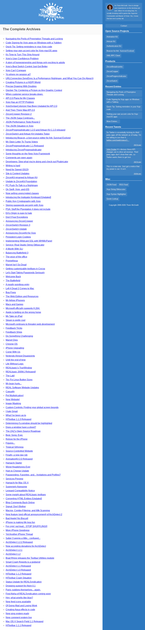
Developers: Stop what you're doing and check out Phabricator (37, 161)
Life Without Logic (15, 364)
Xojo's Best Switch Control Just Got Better (27, 66)
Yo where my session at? (18, 74)
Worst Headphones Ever (18, 467)
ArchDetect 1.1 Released (18, 566)
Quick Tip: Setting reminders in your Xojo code (29, 46)
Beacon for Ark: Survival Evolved (120, 51)
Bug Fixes (11, 292)
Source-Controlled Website (19, 451)
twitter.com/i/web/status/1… (117, 140)
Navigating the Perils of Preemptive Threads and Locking (34, 39)
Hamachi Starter (14, 463)
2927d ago (137, 145)
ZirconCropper (112, 71)
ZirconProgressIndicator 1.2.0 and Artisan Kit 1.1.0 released (35, 130)
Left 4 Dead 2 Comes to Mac (20, 288)
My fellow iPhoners (15, 300)
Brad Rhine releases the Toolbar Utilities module (30, 558)
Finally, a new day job (16, 455)
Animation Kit (112, 37)
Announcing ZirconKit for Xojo (21, 233)
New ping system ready (17, 613)
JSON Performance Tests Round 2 (23, 122)
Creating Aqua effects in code (20, 609)
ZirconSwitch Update (16, 229)
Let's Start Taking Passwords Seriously (25, 272)
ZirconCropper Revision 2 (19, 114)
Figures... (10, 443)
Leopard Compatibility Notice (20, 490)
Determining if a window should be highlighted (29, 423)
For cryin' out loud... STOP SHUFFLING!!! (26, 526)
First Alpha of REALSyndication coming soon (28, 593)
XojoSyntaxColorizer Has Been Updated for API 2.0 (31, 106)
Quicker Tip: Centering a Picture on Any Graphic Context (34, 90)
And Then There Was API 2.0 (20, 110)
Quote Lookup (112, 199)
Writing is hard (13, 165)
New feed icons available (18, 601)
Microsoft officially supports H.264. (23, 308)
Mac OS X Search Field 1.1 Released (24, 621)
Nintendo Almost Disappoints (20, 356)
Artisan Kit (111, 41)
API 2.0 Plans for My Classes (20, 98)
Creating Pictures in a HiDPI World (23, 82)
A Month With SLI (14, 249)
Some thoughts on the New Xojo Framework (28, 153)
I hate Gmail (12, 411)
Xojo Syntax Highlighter (116, 194)
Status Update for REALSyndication (24, 582)
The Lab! (10, 375)
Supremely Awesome (16, 486)
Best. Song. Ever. (14, 435)
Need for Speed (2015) (17, 169)
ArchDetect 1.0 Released (18, 570)
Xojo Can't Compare (16, 70)
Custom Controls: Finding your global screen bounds (32, 407)
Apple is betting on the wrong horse (23, 312)
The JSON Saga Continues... (20, 118)
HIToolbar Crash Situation (19, 578)
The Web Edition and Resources (22, 296)
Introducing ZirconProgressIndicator (23, 150)
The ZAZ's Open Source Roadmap (23, 431)
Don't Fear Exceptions (17, 217)
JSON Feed (111, 185)
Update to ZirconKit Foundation (21, 181)
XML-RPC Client (113, 56)
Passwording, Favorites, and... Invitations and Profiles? (33, 475)
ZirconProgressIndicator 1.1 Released (25, 146)
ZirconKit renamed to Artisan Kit (21, 177)
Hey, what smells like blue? (19, 597)
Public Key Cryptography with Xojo (23, 201)
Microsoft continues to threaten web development (30, 324)
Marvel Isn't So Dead (16, 264)
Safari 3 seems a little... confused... (23, 538)
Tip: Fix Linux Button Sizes (19, 379)
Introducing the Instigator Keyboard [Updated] (28, 197)
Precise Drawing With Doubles (21, 86)
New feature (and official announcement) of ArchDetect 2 (34, 514)
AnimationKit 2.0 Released (19, 459)
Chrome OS (12, 344)
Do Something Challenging (19, 336)
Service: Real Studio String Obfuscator (25, 245)
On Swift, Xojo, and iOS (17, 189)
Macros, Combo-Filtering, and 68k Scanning (28, 510)
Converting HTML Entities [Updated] (24, 498)
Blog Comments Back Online (20, 502)
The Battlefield (13, 280)
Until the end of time (16, 360)
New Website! (13, 399)
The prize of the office (16, 257)
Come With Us (13, 352)
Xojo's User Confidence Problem (22, 58)
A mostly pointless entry (17, 284)
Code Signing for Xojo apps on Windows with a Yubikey (34, 42)
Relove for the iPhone (16, 439)
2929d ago (137, 174)
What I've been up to (16, 415)
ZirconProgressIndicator (116, 76)
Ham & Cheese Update (17, 471)
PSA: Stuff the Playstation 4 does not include (28, 209)
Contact (124, 26)
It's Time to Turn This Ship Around (22, 54)
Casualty (10, 391)
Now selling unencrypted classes (22, 193)
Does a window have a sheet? (21, 427)
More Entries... (113, 121)
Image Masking (13, 403)
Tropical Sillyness (15, 447)
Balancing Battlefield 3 (17, 253)
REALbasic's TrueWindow (19, 368)
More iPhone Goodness (17, 530)
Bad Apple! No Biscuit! (17, 518)
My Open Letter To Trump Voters (22, 142)
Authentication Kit (114, 46)
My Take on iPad (14, 316)
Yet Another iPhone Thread (19, 534)
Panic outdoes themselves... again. (23, 590)
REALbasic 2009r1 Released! (21, 371)
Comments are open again (19, 157)
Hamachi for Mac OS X (17, 482)
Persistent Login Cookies (18, 237)
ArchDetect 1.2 (13, 554)
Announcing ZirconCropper (19, 221)
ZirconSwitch (112, 81)
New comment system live (19, 617)
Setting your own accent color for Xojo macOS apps (31, 50)
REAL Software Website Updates (22, 387)
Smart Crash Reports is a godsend (23, 562)
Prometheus (12, 261)
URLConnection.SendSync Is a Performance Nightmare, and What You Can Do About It (49, 78)
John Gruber (111, 149)
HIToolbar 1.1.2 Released (18, 574)
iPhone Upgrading (15, 348)
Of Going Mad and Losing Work (21, 605)
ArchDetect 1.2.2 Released (19, 542)
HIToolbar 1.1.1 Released (18, 625)
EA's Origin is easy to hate (19, 213)
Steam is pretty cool (15, 320)
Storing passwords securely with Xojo (24, 205)
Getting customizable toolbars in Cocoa (25, 268)
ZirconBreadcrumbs (115, 67)
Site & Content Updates (17, 173)
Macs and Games (14, 304)
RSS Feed (123, 185)
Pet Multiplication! (15, 395)
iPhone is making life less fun (20, 522)
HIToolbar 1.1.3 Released (18, 419)
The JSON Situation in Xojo (19, 126)
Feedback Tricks (14, 328)
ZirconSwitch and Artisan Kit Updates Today (28, 134)
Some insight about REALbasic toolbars (26, 494)
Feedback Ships (14, 332)
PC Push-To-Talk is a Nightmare (22, 185)
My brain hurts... (14, 383)
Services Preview (14, 479)
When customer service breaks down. (24, 94)
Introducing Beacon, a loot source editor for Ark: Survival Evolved (38, 138)
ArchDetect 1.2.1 (14, 550)
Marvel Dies (12, 340)
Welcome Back (13, 276)
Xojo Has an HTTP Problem (20, 102)
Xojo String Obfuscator (116, 189)
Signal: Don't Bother (16, 506)
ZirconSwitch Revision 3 (18, 225)
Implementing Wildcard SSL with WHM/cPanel (29, 241)
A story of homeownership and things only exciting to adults (35, 62)
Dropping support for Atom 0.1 (21, 586)
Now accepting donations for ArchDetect (26, 546)
